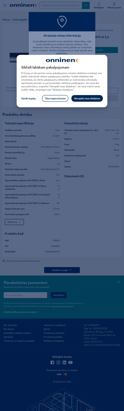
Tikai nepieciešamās (55, 98)
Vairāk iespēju (28, 98)
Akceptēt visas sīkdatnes (87, 98)
